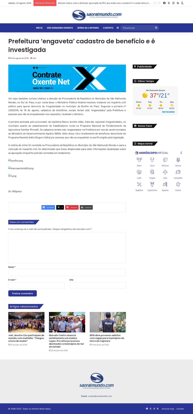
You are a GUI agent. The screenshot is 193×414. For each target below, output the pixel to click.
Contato (180, 409)
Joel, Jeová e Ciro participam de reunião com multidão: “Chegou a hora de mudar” (26, 338)
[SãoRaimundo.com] (96, 15)
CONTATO (108, 27)
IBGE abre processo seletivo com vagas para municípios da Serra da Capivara (107, 338)
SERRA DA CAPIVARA (88, 27)
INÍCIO (39, 27)
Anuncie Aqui (168, 409)
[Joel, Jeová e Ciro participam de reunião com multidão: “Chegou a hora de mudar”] (26, 322)
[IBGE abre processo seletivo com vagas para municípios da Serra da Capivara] (108, 322)
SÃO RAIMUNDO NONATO (60, 27)
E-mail (12, 280)
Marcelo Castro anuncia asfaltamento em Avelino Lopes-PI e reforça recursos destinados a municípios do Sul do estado (66, 341)
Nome (12, 267)
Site (71, 280)
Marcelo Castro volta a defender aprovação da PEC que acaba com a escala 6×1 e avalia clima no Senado (107, 3)
